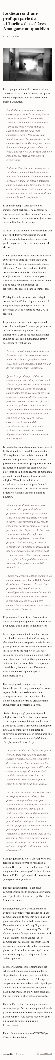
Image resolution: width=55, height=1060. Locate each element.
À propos (20, 1054)
